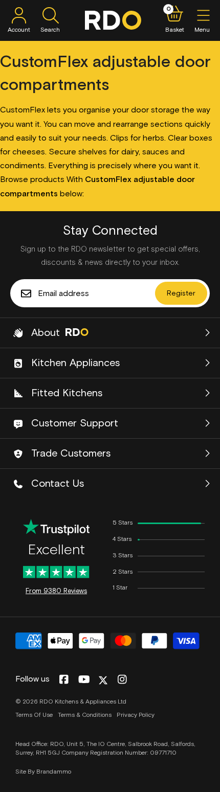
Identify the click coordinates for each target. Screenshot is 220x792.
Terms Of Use (34, 715)
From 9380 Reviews (56, 591)
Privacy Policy (136, 715)
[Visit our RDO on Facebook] (63, 680)
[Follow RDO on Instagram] (122, 680)
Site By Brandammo (43, 772)
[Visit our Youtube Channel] (84, 680)
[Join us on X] (103, 680)
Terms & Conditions (85, 715)
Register (181, 293)
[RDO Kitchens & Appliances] (113, 20)
